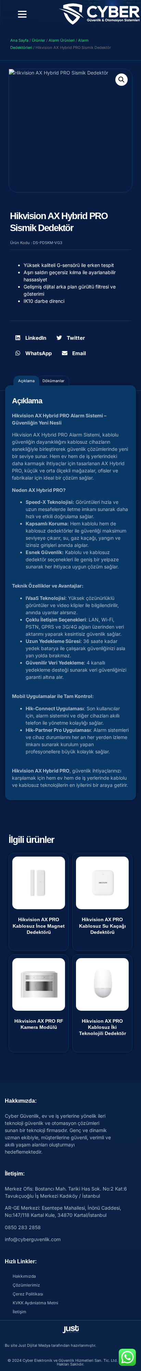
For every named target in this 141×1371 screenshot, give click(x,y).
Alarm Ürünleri (62, 40)
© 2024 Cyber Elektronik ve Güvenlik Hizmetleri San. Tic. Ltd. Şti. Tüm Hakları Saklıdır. (70, 1362)
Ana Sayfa (19, 40)
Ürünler (38, 40)
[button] (22, 14)
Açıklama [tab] (26, 380)
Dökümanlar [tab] (53, 380)
